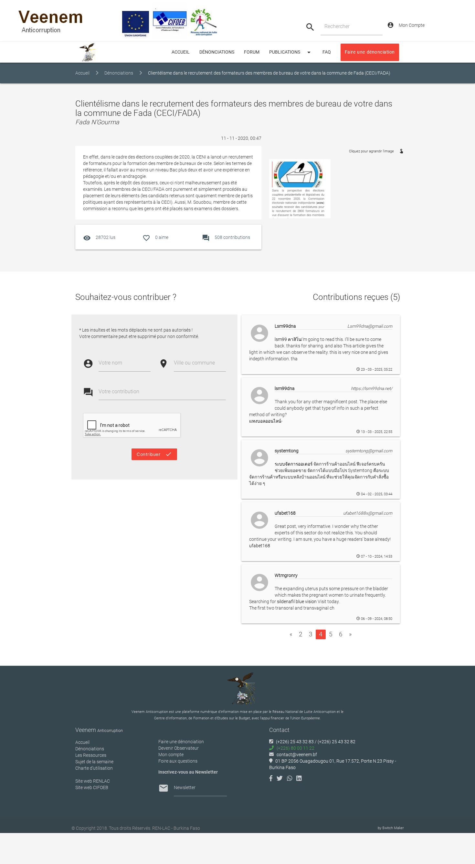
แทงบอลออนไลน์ (265, 421)
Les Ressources (90, 755)
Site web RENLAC (92, 781)
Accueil (82, 73)
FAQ (326, 52)
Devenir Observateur (178, 748)
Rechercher (337, 26)
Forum (251, 52)
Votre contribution (119, 391)
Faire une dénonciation (370, 52)
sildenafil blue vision (297, 601)
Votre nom (110, 363)
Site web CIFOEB (91, 787)
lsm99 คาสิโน (288, 339)
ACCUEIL (181, 52)
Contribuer (154, 454)
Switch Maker (393, 828)
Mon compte (171, 754)
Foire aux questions (177, 761)
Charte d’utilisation (94, 768)
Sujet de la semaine (94, 761)
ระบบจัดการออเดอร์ (293, 464)
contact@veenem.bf (297, 754)
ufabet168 (259, 545)
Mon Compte (406, 25)
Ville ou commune (194, 363)
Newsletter (184, 787)
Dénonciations (216, 52)
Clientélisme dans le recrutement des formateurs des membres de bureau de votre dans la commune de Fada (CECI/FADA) (269, 73)
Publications (291, 52)
